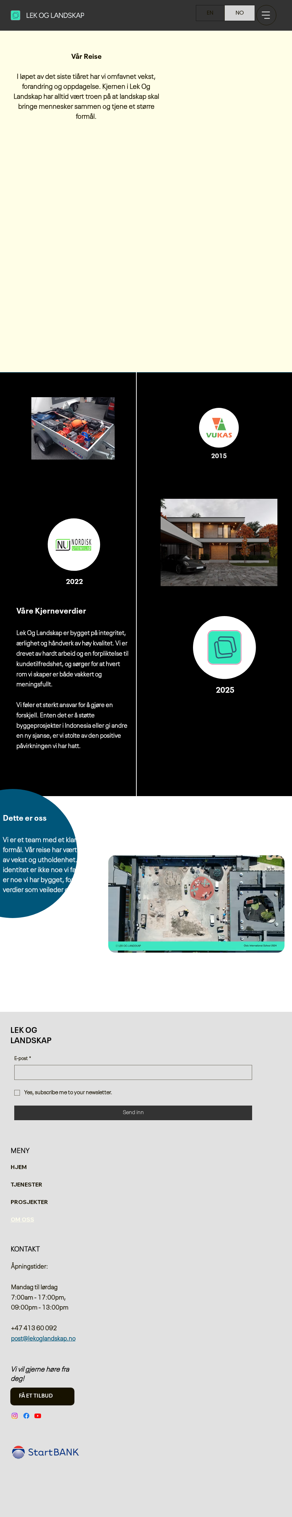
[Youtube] (38, 1416)
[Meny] (266, 15)
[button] (272, 944)
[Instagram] (15, 1416)
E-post (22, 1058)
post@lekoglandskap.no (43, 1339)
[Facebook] (26, 1416)
